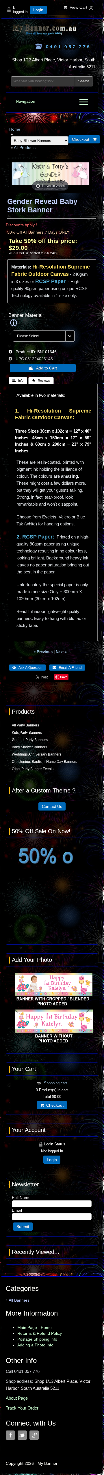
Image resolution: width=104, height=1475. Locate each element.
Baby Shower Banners (29, 747)
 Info (17, 380)
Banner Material (25, 315)
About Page (17, 1398)
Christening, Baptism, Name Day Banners (44, 762)
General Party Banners (30, 740)
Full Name (21, 1197)
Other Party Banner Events (32, 769)
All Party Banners (25, 725)
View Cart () (80, 7)
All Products (25, 147)
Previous (15, 1008)
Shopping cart (55, 1083)
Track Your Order (22, 1407)
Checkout (54, 1105)
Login (38, 10)
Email (17, 1210)
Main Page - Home (34, 1327)
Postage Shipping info (37, 1339)
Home (14, 129)
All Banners (19, 1300)
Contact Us (52, 806)
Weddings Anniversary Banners (36, 754)
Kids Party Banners (27, 733)
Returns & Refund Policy (39, 1333)
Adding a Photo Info (35, 1345)
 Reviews (41, 380)
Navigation (25, 101)
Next (88, 1008)
